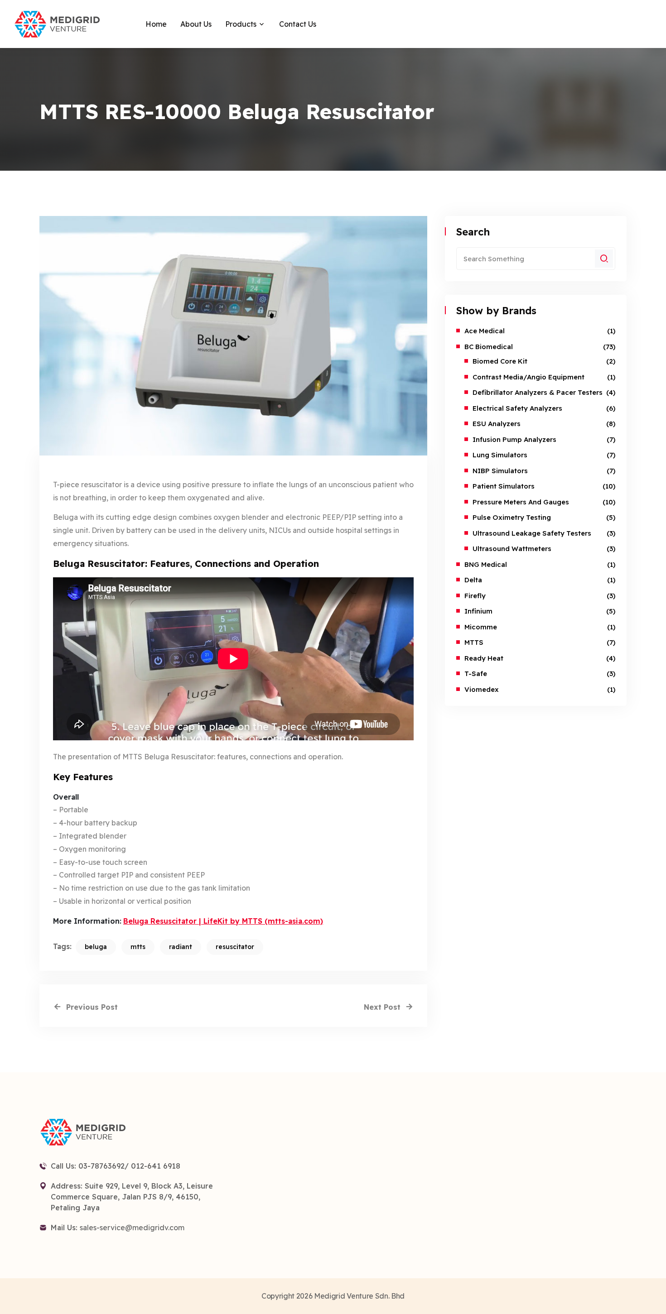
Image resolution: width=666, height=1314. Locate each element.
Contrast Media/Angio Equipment (528, 377)
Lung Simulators (500, 455)
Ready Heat (483, 658)
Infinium (478, 611)
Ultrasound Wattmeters (512, 548)
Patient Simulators (504, 486)
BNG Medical (485, 564)
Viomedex (481, 689)
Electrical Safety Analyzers (517, 408)
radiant (180, 947)
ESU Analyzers (497, 423)
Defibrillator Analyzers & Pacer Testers (538, 392)
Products (240, 24)
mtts (137, 947)
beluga (96, 947)
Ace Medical (484, 330)
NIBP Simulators (500, 470)
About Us (196, 24)
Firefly (475, 595)
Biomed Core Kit (500, 361)
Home (156, 24)
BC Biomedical (488, 346)
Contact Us (297, 24)
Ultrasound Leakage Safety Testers (532, 533)
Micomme (480, 627)
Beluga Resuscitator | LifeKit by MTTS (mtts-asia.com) (223, 921)
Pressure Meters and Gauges (521, 502)
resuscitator (235, 947)
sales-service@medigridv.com (132, 1227)
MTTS (473, 642)
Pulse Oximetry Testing (512, 517)
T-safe (475, 673)
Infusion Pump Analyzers (514, 439)
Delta (473, 579)
